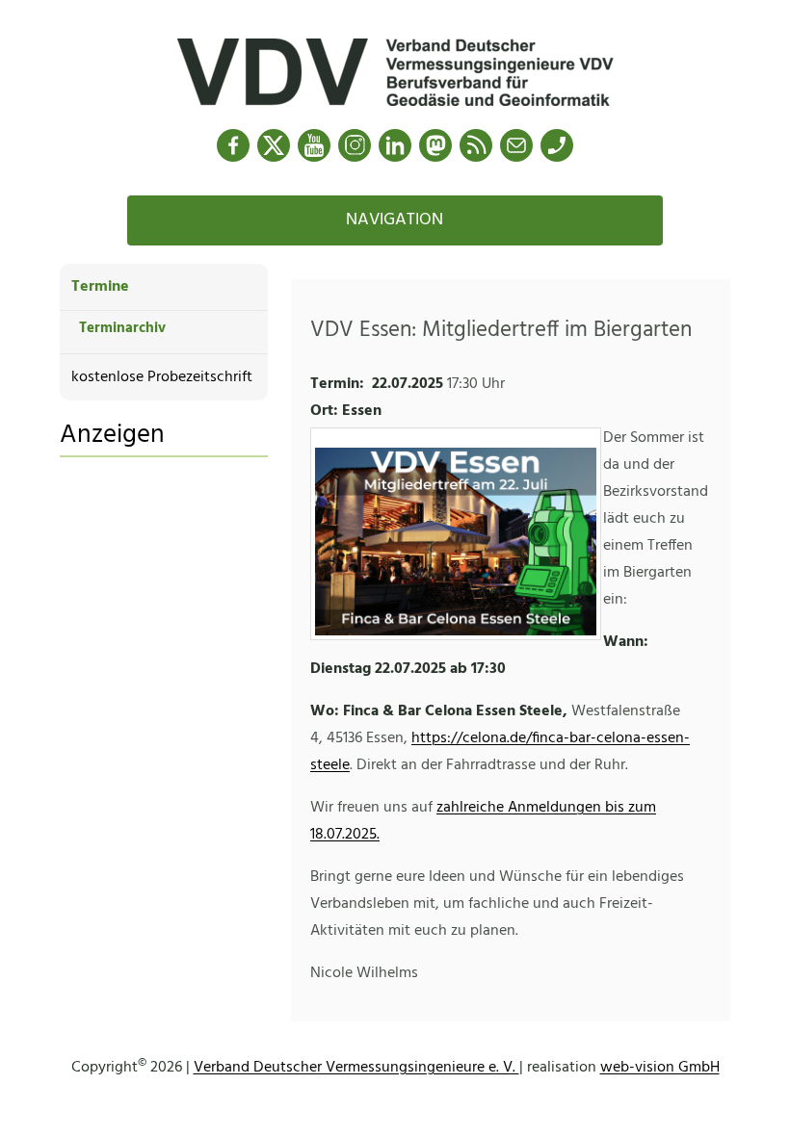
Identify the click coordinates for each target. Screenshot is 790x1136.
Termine (100, 286)
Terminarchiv (122, 328)
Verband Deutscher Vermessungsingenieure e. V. (356, 1067)
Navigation (394, 220)
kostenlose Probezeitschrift (161, 377)
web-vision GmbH (660, 1067)
